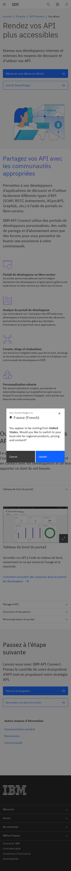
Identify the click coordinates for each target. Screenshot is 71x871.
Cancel (13, 456)
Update (43, 456)
